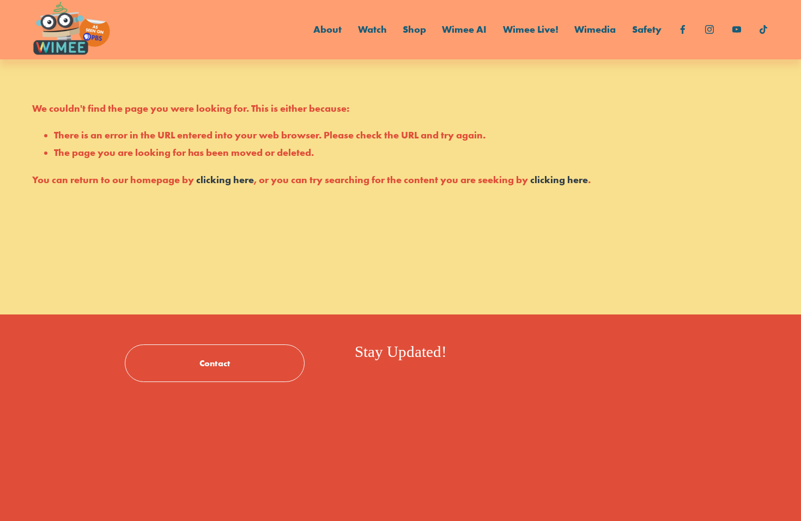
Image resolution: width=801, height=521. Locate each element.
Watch (372, 29)
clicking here (225, 180)
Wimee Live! (531, 29)
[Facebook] (682, 29)
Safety (647, 29)
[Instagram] (709, 29)
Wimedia (595, 29)
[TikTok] (763, 29)
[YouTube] (736, 29)
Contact (214, 363)
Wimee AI (464, 29)
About (327, 29)
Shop (414, 29)
